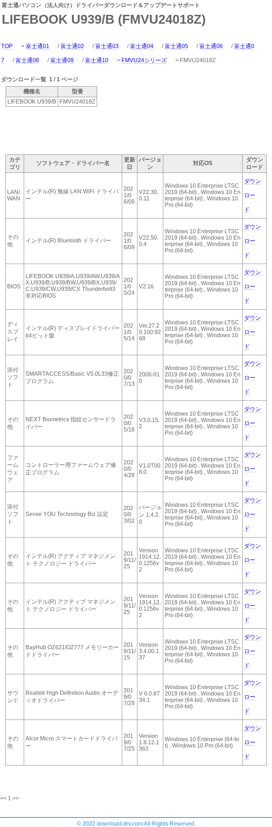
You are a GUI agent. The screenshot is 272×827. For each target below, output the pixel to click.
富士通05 (176, 46)
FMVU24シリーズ (144, 60)
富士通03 (107, 46)
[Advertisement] (129, 130)
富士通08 (27, 60)
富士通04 (141, 46)
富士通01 (37, 46)
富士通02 (72, 46)
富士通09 (62, 60)
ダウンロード (252, 195)
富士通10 (96, 60)
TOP (7, 46)
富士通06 (211, 46)
